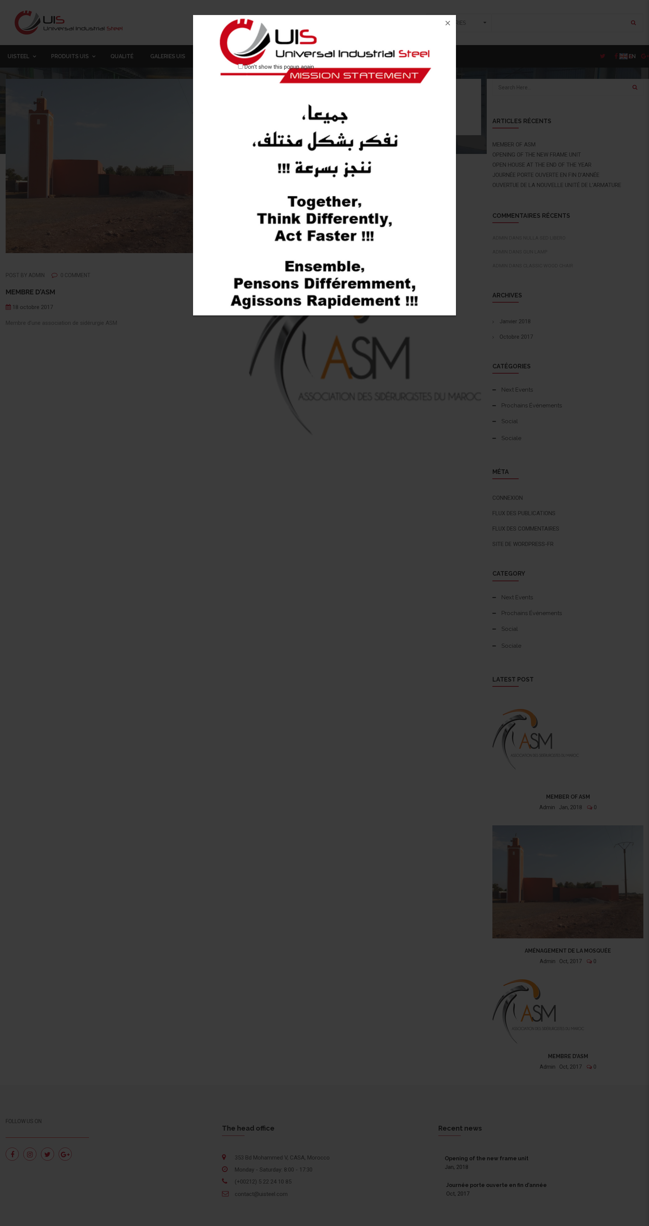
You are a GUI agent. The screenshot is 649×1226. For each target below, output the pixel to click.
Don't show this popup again (279, 66)
